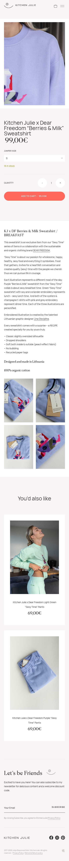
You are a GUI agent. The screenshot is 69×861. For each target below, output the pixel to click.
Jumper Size (10, 151)
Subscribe (58, 807)
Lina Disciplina (41, 318)
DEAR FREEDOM (41, 250)
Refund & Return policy (34, 853)
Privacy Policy (54, 818)
